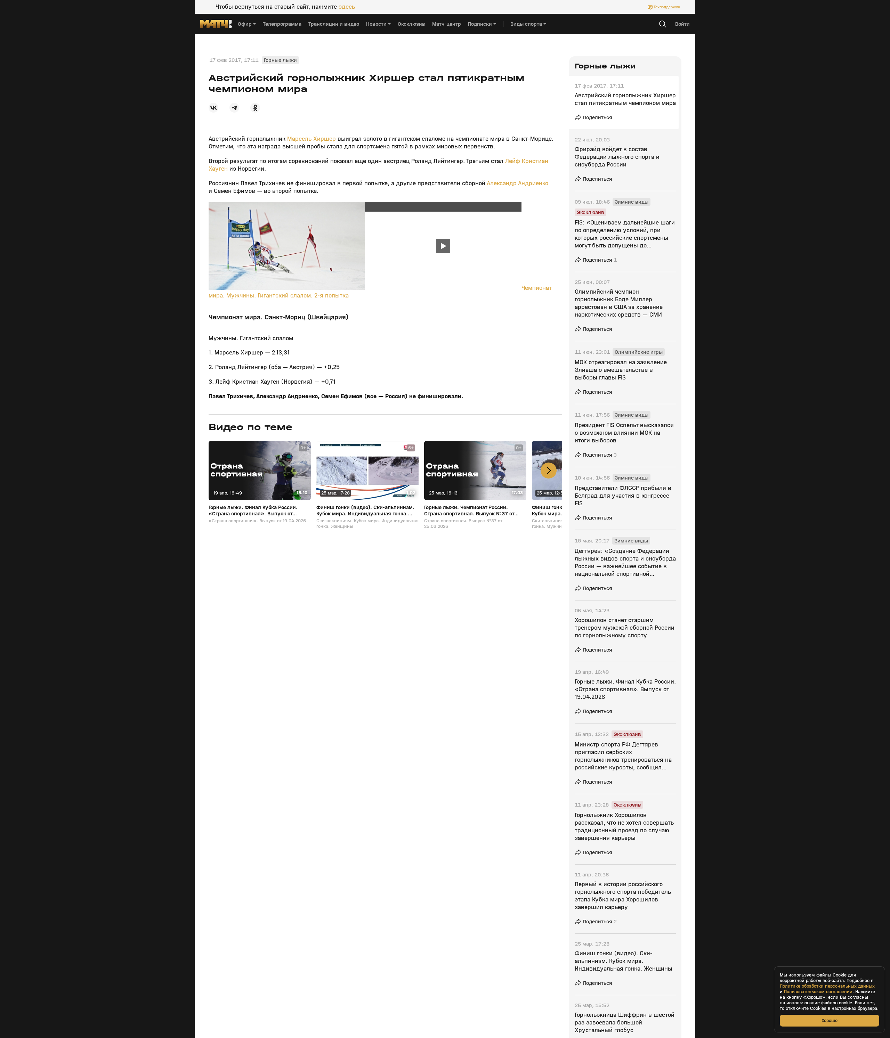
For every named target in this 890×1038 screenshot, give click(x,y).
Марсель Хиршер (311, 138)
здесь (347, 6)
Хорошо (830, 1020)
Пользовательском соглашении (818, 992)
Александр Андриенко (517, 183)
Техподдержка (667, 7)
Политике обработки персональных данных (827, 986)
